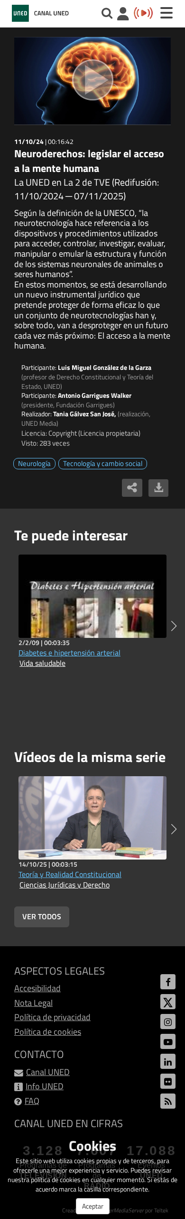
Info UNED (45, 1086)
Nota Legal (33, 1002)
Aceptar (92, 1206)
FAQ (32, 1100)
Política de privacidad (52, 1017)
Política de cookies (47, 1031)
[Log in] (123, 14)
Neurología (34, 463)
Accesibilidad (37, 988)
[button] (173, 626)
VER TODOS (41, 916)
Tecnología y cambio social (102, 463)
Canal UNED (48, 1072)
